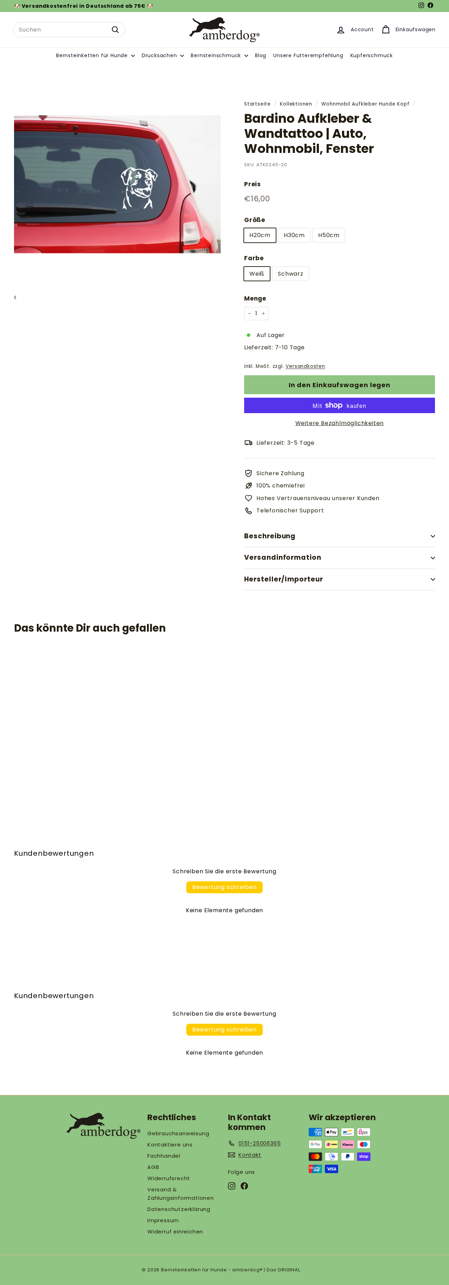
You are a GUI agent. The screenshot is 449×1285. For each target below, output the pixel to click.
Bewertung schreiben (224, 887)
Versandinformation (282, 557)
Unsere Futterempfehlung (308, 55)
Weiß (256, 274)
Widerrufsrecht (168, 1178)
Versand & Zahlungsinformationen (180, 1194)
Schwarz (290, 274)
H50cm (329, 235)
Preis (252, 184)
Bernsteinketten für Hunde (92, 55)
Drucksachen (160, 55)
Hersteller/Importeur (283, 579)
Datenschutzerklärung (178, 1209)
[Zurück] (18, 297)
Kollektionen (296, 104)
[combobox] (69, 30)
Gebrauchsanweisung (178, 1133)
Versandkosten (305, 366)
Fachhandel (163, 1155)
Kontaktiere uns (170, 1144)
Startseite (257, 104)
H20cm (259, 235)
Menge (255, 298)
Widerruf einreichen (175, 1231)
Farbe (254, 258)
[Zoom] (117, 184)
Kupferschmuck (371, 55)
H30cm (294, 235)
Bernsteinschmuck (217, 55)
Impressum (163, 1220)
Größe (254, 220)
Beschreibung (270, 536)
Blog (260, 55)
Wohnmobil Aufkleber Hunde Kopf (365, 104)
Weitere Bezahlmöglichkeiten (339, 423)
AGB (153, 1167)
